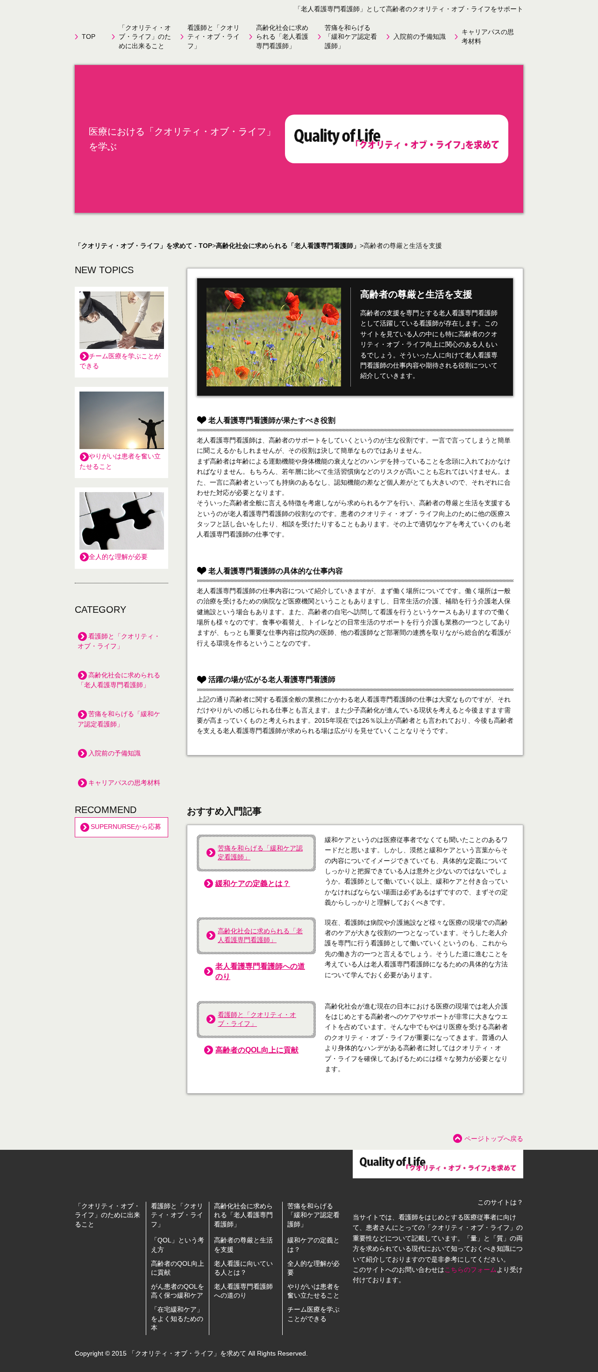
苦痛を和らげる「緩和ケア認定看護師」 (351, 37)
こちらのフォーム (470, 1269)
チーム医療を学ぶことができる (120, 361)
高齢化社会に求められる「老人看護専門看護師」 (282, 37)
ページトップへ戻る (493, 1138)
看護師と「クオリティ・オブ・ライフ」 (213, 37)
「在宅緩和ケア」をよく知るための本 (177, 1318)
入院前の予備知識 (419, 36)
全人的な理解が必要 (118, 556)
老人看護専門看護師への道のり (260, 971)
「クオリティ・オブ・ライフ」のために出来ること (145, 37)
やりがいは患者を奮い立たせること (120, 461)
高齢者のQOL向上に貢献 (257, 1050)
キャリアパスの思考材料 (488, 36)
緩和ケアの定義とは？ (252, 883)
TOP (88, 36)
